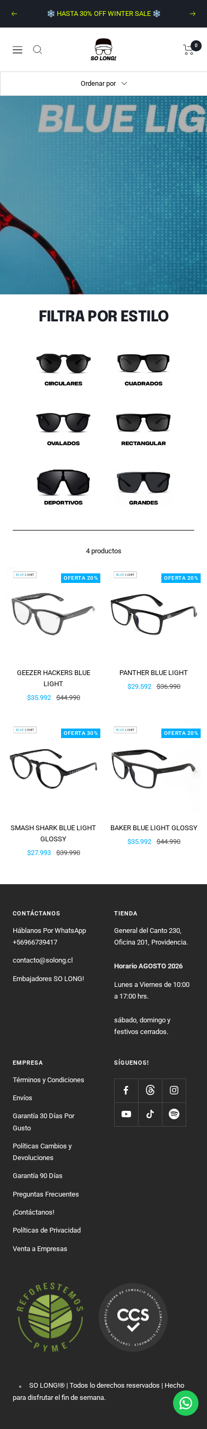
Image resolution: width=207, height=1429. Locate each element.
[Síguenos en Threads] (150, 1090)
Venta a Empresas (40, 1249)
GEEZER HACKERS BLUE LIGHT (53, 678)
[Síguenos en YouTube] (126, 1114)
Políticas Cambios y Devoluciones (42, 1152)
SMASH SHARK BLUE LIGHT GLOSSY (53, 833)
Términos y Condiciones (48, 1080)
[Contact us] (186, 1403)
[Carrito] (188, 49)
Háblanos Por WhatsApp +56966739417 (49, 936)
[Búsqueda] (37, 50)
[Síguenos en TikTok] (150, 1114)
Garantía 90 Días (38, 1176)
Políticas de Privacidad (47, 1230)
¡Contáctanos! (33, 1212)
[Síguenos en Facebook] (126, 1090)
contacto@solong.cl (43, 960)
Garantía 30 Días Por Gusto (43, 1121)
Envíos (22, 1098)
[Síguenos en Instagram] (174, 1090)
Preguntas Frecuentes (46, 1194)
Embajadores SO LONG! (48, 979)
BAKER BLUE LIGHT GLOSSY (153, 828)
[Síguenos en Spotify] (174, 1114)
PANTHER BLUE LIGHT (153, 673)
